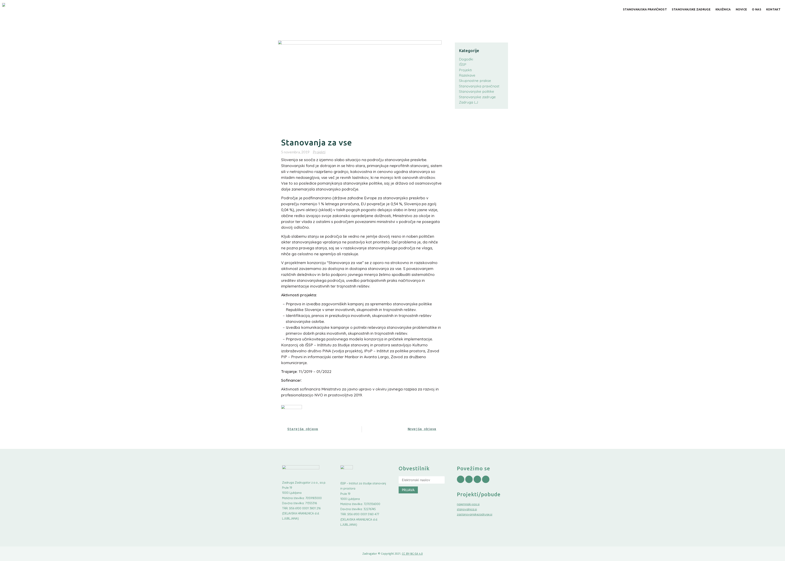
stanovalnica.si (467, 509)
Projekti (319, 152)
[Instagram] (469, 479)
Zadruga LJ (468, 102)
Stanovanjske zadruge (691, 9)
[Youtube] (477, 479)
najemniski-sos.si (468, 504)
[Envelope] (485, 479)
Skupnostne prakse (475, 80)
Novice (741, 9)
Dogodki (466, 59)
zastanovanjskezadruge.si (474, 514)
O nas (756, 9)
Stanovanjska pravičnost (645, 9)
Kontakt (773, 9)
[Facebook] (460, 479)
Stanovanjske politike (476, 91)
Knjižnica (723, 9)
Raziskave (467, 75)
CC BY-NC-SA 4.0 (412, 553)
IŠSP (462, 64)
